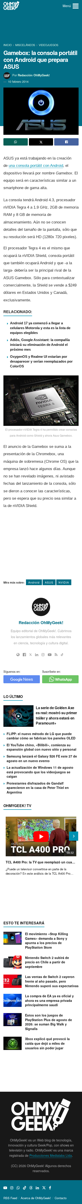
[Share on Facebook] (66, 142)
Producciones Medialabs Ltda (50, 1155)
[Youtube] (49, 655)
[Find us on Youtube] (5, 1187)
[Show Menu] (76, 5)
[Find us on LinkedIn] (37, 1187)
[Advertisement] (41, 27)
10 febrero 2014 (18, 81)
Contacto (61, 1198)
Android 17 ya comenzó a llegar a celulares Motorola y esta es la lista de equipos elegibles (40, 328)
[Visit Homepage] (11, 5)
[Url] (18, 655)
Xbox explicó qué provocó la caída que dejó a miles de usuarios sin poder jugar (47, 1043)
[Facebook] (24, 655)
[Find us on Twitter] (44, 1187)
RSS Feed (10, 1198)
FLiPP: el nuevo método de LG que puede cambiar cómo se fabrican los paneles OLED (41, 736)
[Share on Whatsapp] (15, 142)
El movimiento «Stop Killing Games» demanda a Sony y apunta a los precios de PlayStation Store (46, 940)
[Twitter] (30, 655)
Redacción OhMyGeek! (34, 75)
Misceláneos (25, 45)
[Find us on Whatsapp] (18, 1187)
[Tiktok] (62, 655)
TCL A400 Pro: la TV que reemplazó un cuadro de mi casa (41, 862)
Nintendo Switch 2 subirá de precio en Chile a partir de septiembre (47, 962)
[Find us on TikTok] (24, 1187)
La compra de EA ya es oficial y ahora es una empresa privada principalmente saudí (49, 1000)
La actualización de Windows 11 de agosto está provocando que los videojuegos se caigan (40, 772)
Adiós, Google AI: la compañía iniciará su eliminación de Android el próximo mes (40, 344)
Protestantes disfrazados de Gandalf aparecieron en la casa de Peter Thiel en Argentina (38, 787)
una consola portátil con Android (36, 165)
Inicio (7, 45)
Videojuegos (48, 45)
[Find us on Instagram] (11, 1187)
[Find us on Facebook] (50, 1187)
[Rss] (56, 655)
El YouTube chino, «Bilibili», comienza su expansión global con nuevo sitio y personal (41, 747)
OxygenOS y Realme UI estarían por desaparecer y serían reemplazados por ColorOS (41, 361)
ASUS (49, 582)
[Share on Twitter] (41, 142)
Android (34, 582)
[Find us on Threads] (31, 1187)
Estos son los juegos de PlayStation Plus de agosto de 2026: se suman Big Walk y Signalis (48, 1022)
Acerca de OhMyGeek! (36, 1198)
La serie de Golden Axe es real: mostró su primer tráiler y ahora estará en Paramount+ (56, 715)
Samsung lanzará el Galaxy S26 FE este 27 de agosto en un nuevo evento (42, 758)
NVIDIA (64, 582)
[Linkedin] (36, 655)
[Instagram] (43, 655)
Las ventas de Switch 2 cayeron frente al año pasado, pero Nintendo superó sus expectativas (52, 981)
